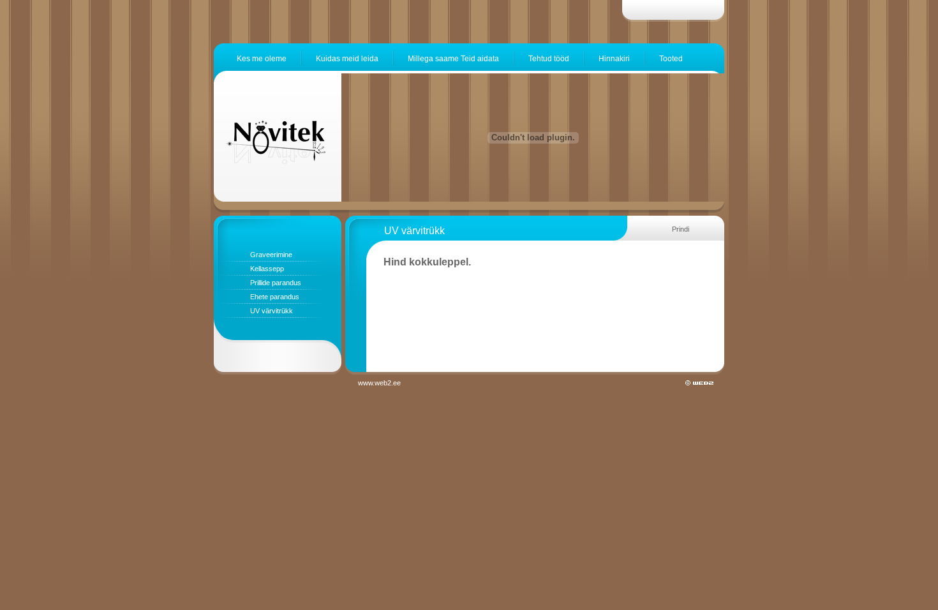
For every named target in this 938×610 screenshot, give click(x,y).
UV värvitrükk (271, 311)
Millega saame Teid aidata (453, 58)
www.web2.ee (380, 383)
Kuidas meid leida (347, 58)
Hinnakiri (614, 58)
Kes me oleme (262, 58)
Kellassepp (267, 268)
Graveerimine (271, 254)
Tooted (671, 58)
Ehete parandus (274, 297)
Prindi (680, 229)
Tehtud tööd (548, 58)
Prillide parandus (275, 282)
